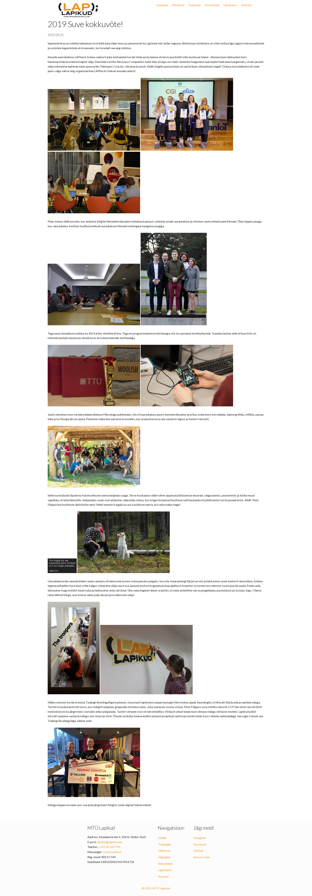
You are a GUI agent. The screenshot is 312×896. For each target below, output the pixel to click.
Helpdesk (194, 5)
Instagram (199, 837)
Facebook (199, 844)
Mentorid (178, 5)
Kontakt (246, 5)
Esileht (162, 837)
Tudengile (161, 5)
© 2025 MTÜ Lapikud (156, 888)
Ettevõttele (212, 5)
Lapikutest (230, 5)
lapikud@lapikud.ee (109, 842)
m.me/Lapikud (112, 852)
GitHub (198, 850)
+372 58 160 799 (109, 846)
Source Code (201, 857)
